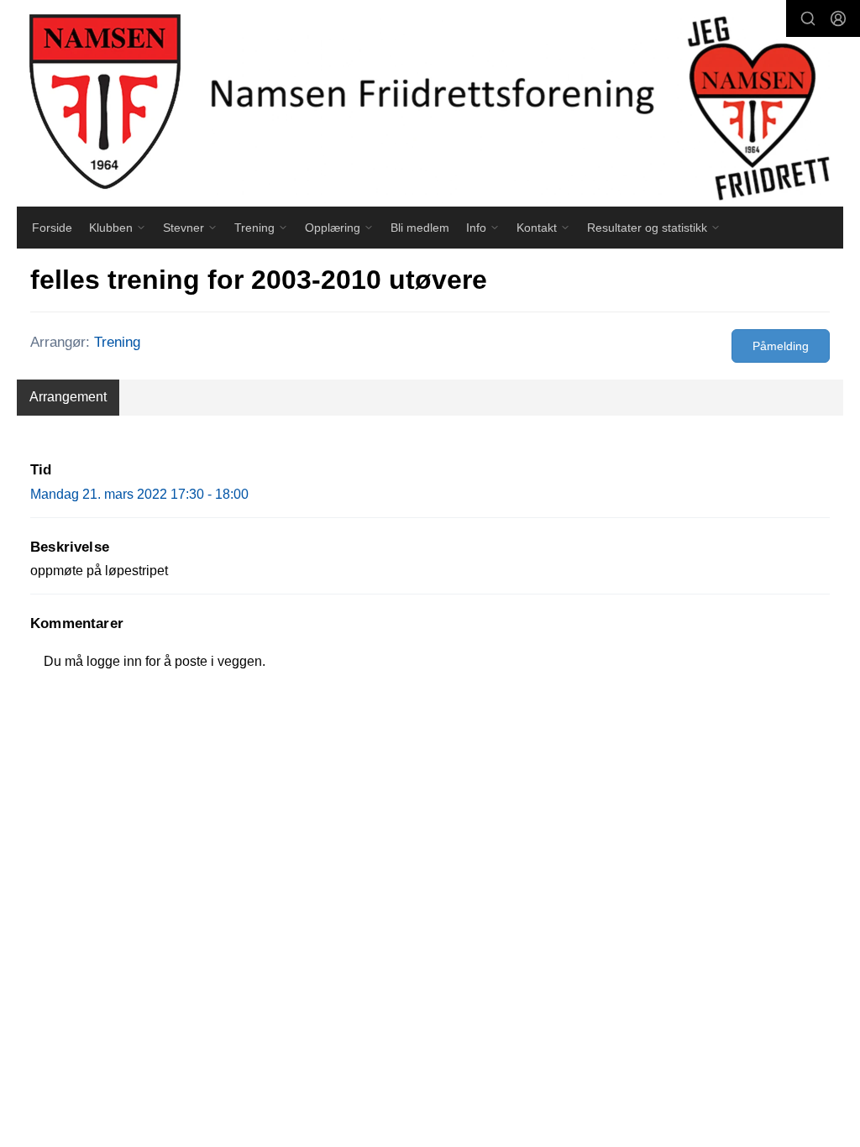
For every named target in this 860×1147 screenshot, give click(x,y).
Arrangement (68, 397)
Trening (117, 342)
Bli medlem (420, 227)
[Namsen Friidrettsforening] (430, 103)
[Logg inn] (838, 18)
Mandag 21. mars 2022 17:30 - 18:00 (139, 494)
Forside (52, 227)
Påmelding (780, 346)
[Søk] (808, 18)
